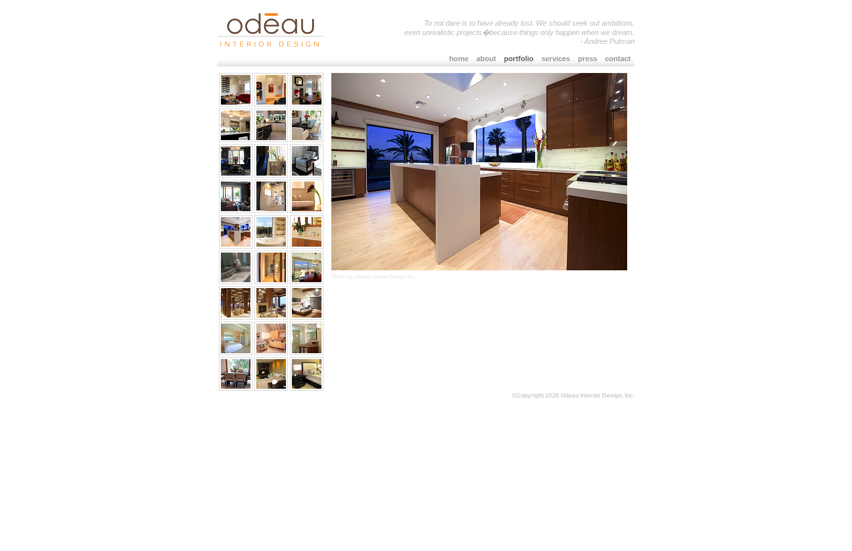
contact (618, 58)
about (486, 58)
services (555, 58)
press (587, 58)
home (458, 58)
